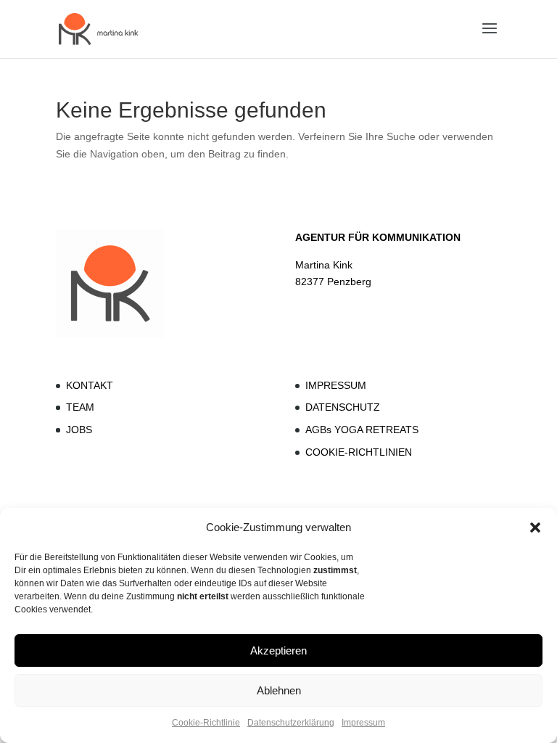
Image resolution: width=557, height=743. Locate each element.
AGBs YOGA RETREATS (361, 429)
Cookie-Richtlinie (206, 723)
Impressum (363, 723)
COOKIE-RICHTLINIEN (358, 452)
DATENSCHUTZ (342, 407)
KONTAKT (89, 385)
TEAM (80, 407)
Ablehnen (279, 690)
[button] (535, 527)
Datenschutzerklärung (290, 723)
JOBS (79, 429)
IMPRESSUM (335, 385)
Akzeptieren (278, 650)
